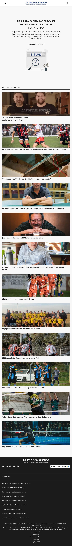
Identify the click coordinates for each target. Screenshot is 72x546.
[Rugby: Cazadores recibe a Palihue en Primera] (36, 315)
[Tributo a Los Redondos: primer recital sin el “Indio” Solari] (36, 104)
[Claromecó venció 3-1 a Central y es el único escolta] (36, 374)
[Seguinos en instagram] (14, 466)
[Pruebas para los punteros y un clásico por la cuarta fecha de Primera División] (36, 136)
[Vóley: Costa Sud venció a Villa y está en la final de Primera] (36, 403)
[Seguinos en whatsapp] (3, 466)
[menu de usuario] (67, 3)
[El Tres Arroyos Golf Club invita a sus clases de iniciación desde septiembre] (36, 194)
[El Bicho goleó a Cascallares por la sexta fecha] (36, 344)
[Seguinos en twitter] (10, 466)
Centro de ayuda (36, 532)
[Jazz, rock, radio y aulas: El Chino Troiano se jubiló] (36, 224)
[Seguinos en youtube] (7, 466)
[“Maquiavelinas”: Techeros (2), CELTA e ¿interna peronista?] (36, 165)
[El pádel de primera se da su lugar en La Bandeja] (36, 433)
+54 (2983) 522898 (36, 525)
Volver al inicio (36, 44)
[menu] (13, 3)
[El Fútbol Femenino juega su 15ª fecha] (36, 285)
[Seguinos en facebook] (18, 466)
